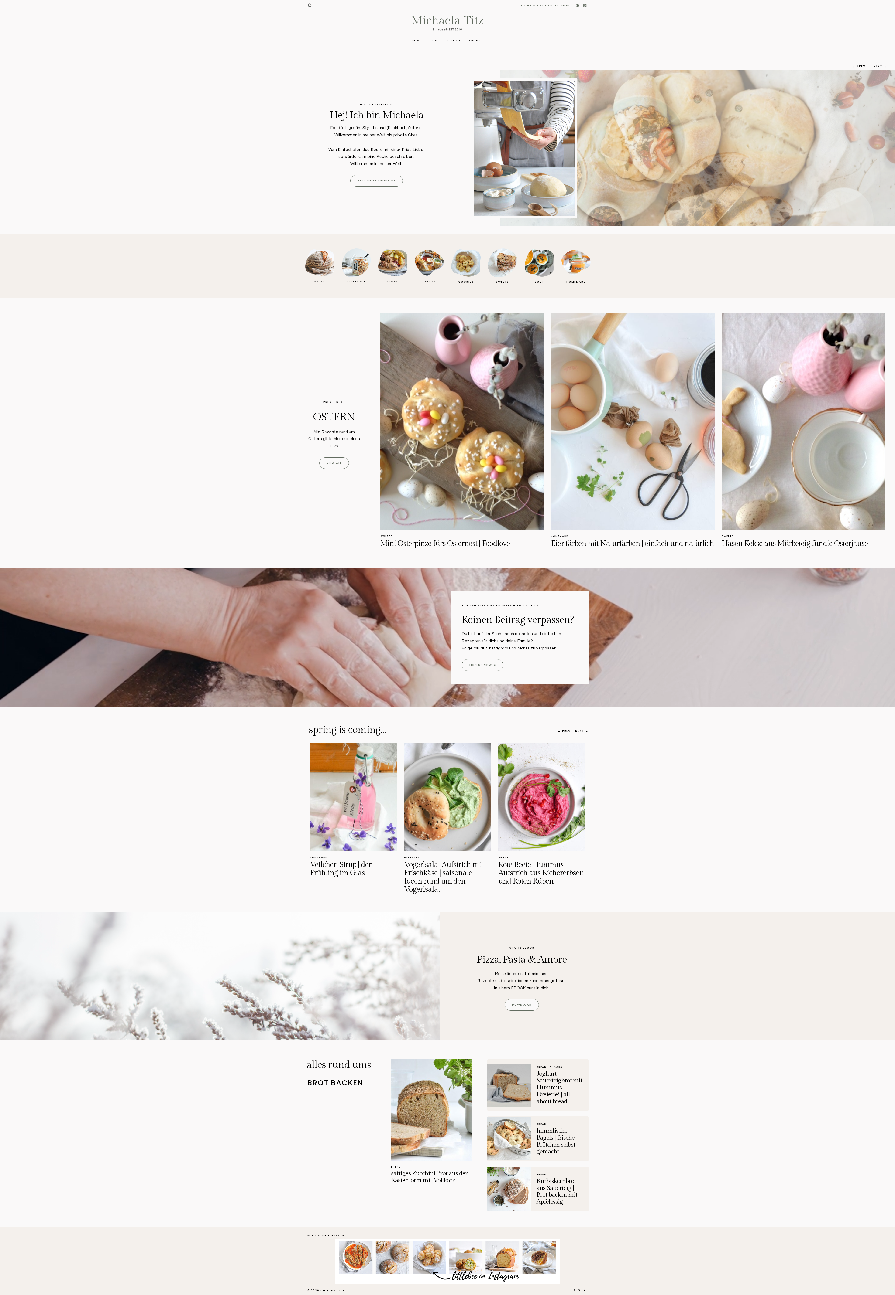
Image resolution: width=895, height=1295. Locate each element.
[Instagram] (578, 5)
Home (417, 40)
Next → (880, 66)
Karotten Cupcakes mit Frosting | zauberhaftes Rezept (452, 547)
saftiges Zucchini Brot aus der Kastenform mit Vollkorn (429, 1177)
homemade (506, 857)
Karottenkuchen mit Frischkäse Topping (613, 543)
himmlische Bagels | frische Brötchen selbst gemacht (556, 1141)
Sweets (386, 536)
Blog (434, 40)
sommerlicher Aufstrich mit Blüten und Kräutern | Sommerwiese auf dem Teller (447, 877)
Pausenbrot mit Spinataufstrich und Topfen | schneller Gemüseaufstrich (353, 877)
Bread (396, 1167)
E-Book (454, 40)
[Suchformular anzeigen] (309, 5)
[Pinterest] (585, 5)
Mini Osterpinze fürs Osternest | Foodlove (786, 543)
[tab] (349, 1083)
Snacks (316, 857)
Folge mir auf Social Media (546, 5)
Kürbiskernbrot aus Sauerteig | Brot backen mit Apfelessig (557, 1191)
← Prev (859, 66)
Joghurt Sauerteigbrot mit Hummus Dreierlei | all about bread (559, 1087)
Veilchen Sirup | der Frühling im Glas (529, 868)
